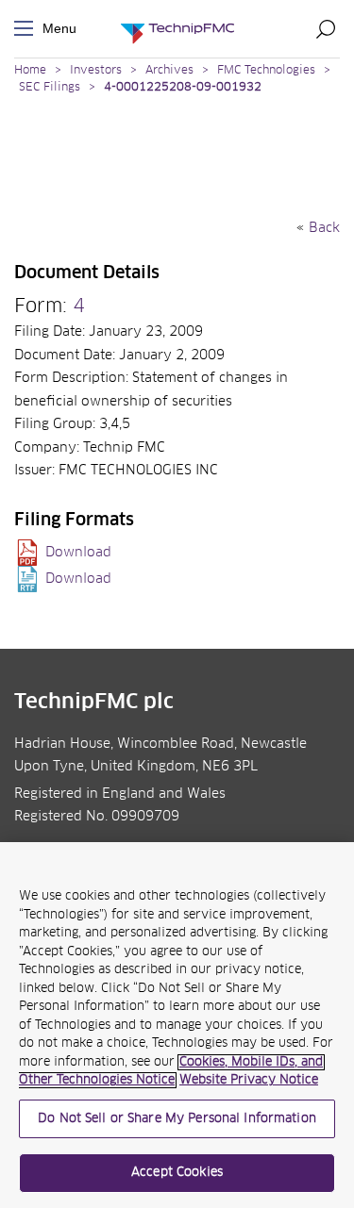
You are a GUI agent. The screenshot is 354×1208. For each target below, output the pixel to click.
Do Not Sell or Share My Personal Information (177, 1119)
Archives (169, 70)
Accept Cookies (177, 1173)
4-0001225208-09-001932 (182, 87)
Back (324, 228)
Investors (96, 70)
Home (30, 70)
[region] (177, 1025)
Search (326, 28)
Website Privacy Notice (248, 1080)
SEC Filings (49, 87)
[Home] (177, 29)
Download (78, 552)
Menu (27, 29)
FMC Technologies (266, 70)
